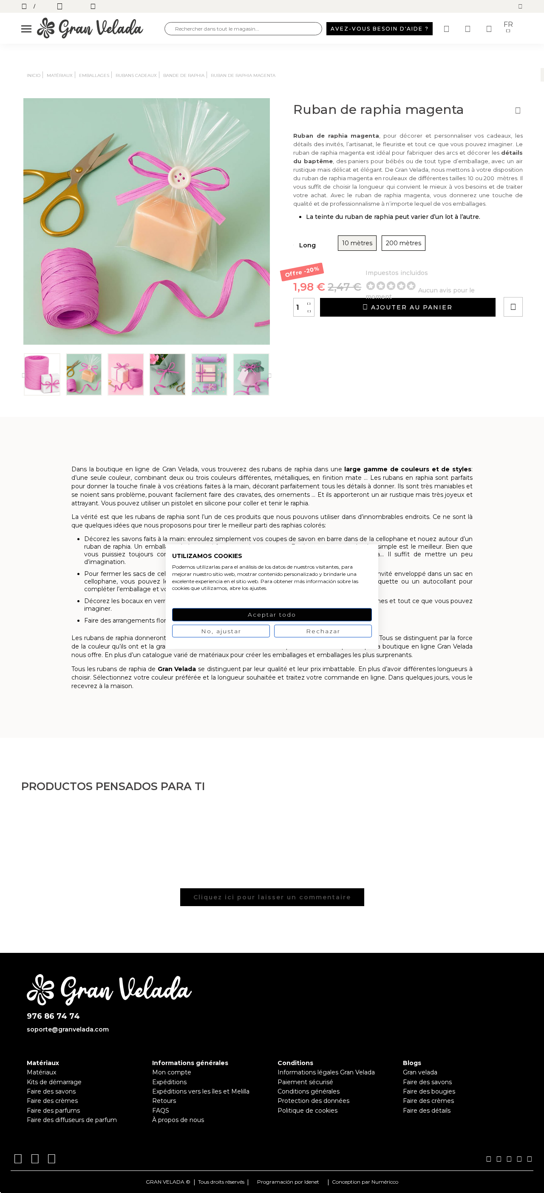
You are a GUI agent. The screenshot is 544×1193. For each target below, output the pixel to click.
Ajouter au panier (410, 307)
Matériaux (41, 1072)
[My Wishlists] (447, 29)
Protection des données (313, 1101)
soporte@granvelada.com (68, 1029)
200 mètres (403, 243)
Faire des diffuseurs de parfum (72, 1120)
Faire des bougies (429, 1091)
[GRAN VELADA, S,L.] (100, 28)
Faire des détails (426, 1110)
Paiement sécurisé (305, 1082)
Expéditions (169, 1082)
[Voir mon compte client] (468, 29)
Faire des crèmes (52, 1101)
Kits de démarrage (54, 1082)
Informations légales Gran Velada (326, 1072)
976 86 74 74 (53, 1016)
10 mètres (357, 243)
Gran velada (420, 1072)
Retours (164, 1101)
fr (508, 24)
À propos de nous (178, 1120)
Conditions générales (309, 1091)
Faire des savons (51, 1091)
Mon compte (171, 1072)
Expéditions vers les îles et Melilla (200, 1091)
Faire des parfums (53, 1110)
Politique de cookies (307, 1110)
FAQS (160, 1110)
